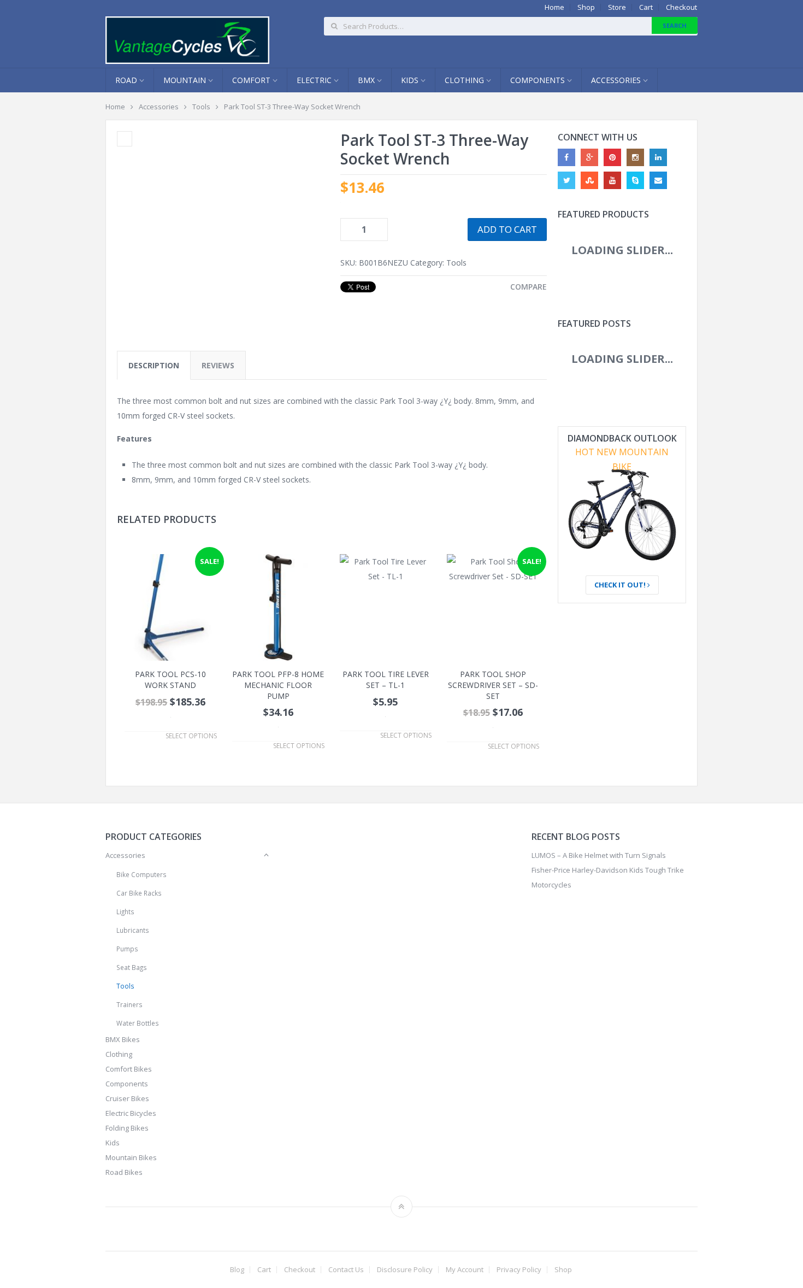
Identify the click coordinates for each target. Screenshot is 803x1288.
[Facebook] (566, 157)
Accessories (617, 80)
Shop (586, 7)
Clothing (465, 80)
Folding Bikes (127, 1128)
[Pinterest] (612, 157)
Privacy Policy (519, 1269)
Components (538, 80)
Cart (646, 7)
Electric (315, 80)
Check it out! (620, 585)
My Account (464, 1269)
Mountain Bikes (131, 1157)
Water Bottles (137, 1023)
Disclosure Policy (405, 1269)
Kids (411, 80)
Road (127, 80)
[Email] (658, 180)
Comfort (252, 80)
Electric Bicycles (130, 1113)
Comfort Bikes (128, 1069)
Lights (125, 911)
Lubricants (132, 930)
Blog (237, 1269)
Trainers (129, 1004)
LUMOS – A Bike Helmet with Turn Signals (599, 855)
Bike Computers (141, 874)
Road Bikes (124, 1172)
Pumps (127, 948)
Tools (201, 106)
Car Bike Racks (139, 893)
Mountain (185, 80)
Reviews (218, 365)
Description (153, 365)
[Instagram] (635, 157)
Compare (528, 286)
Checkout (681, 7)
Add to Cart (507, 229)
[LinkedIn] (658, 157)
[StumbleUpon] (589, 180)
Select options (191, 736)
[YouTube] (612, 180)
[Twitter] (566, 180)
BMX (367, 80)
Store (617, 7)
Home (554, 7)
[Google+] (589, 157)
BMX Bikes (122, 1039)
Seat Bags (131, 967)
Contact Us (346, 1269)
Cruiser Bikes (127, 1098)
